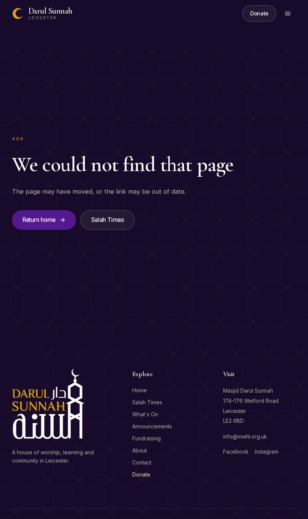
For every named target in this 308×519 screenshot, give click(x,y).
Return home (39, 219)
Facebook (236, 451)
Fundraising (146, 438)
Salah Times (107, 219)
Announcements (152, 426)
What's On (145, 414)
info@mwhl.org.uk (245, 436)
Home (139, 390)
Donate (259, 13)
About (139, 450)
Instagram (266, 451)
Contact (141, 462)
